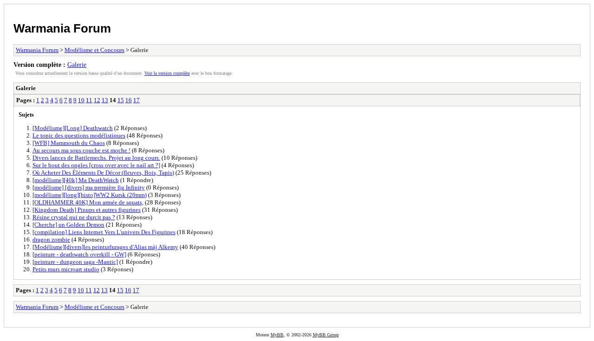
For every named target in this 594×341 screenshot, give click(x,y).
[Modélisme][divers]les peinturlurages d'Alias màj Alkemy (105, 246)
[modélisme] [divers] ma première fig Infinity (88, 187)
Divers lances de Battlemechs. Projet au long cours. (96, 157)
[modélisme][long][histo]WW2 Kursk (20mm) (89, 194)
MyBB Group (326, 334)
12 (97, 100)
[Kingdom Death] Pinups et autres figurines (86, 209)
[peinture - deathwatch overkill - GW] (79, 254)
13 (105, 100)
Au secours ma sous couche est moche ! (81, 150)
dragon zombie (51, 239)
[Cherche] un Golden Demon (68, 224)
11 (89, 100)
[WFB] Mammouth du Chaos (68, 142)
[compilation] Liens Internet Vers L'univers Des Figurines (103, 232)
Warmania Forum (62, 28)
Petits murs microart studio (65, 269)
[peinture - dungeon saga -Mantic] (75, 261)
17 (136, 100)
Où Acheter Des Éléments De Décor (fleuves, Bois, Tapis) (103, 172)
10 (81, 100)
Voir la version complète (167, 73)
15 (120, 100)
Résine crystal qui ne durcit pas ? (73, 217)
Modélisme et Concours (94, 49)
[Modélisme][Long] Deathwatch (72, 128)
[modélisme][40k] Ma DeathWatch (75, 180)
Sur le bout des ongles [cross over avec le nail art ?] (96, 165)
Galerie (76, 64)
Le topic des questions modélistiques (78, 135)
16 (128, 100)
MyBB (277, 334)
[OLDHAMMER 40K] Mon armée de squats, (87, 202)
